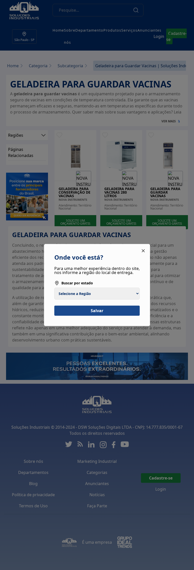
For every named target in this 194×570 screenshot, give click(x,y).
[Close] (143, 250)
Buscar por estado (77, 283)
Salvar (97, 310)
